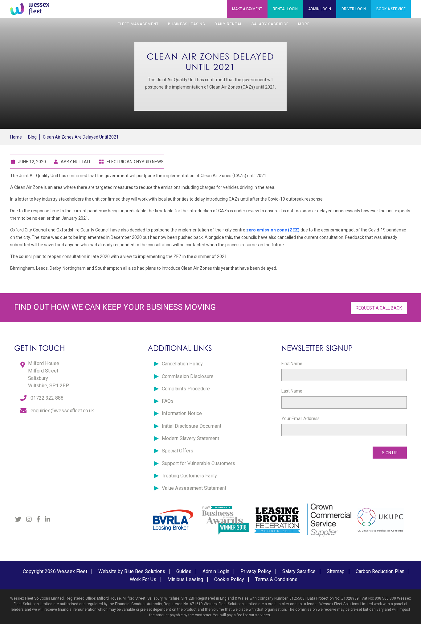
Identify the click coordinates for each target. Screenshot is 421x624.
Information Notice (182, 413)
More (304, 24)
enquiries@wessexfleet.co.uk (62, 411)
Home (16, 137)
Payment (247, 9)
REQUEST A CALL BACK (379, 308)
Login (285, 9)
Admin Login (215, 571)
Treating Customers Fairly (189, 476)
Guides (183, 571)
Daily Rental (228, 24)
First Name (291, 363)
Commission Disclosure (188, 376)
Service (391, 9)
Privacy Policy (255, 571)
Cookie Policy (229, 579)
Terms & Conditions (276, 579)
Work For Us (143, 579)
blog (32, 137)
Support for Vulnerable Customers (198, 463)
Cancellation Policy (182, 364)
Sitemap (336, 571)
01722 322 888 (47, 398)
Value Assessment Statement (194, 488)
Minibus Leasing (185, 579)
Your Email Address (300, 418)
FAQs (168, 401)
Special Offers (177, 451)
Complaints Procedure (186, 389)
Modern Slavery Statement (190, 438)
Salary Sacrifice (270, 24)
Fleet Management (138, 24)
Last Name (291, 391)
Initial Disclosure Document (191, 426)
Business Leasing (186, 24)
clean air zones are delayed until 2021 (81, 137)
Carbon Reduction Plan (380, 571)
